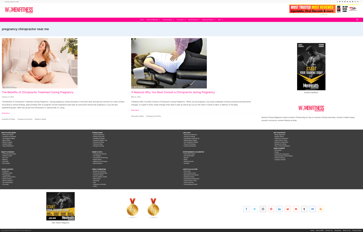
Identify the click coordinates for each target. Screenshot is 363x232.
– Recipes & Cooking (280, 144)
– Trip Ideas (5, 184)
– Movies (185, 157)
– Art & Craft (186, 171)
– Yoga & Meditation (7, 146)
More (219, 19)
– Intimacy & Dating (189, 136)
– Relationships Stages (190, 140)
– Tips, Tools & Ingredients (282, 146)
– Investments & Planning (100, 157)
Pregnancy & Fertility (25, 119)
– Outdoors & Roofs (280, 159)
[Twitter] (339, 1)
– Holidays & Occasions (281, 138)
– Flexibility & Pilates (98, 138)
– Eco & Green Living (189, 173)
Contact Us (329, 230)
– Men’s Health (5, 140)
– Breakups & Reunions (190, 134)
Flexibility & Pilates (9, 119)
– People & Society (188, 177)
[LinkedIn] (347, 1)
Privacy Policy (357, 230)
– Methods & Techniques (99, 161)
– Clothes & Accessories (8, 154)
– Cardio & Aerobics (98, 134)
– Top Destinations (7, 182)
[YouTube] (352, 1)
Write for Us (347, 230)
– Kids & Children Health (99, 177)
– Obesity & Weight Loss (99, 140)
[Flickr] (357, 1)
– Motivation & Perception (191, 175)
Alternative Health (137, 116)
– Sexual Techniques (189, 144)
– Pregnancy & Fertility (99, 184)
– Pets (94, 182)
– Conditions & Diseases (8, 136)
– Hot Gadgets (96, 155)
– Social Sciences (188, 182)
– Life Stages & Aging (8, 138)
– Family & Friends (97, 175)
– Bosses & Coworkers (99, 171)
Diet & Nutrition (193, 19)
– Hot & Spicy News (189, 154)
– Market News (96, 159)
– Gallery (276, 152)
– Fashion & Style (6, 155)
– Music (185, 159)
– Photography (5, 175)
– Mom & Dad (96, 178)
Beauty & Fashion (207, 19)
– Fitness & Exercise (98, 136)
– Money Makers (97, 163)
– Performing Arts (188, 161)
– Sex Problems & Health (190, 142)
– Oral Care (4, 161)
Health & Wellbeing (152, 19)
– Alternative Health (7, 134)
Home (142, 19)
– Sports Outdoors (7, 180)
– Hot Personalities (188, 155)
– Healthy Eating (279, 136)
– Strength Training (98, 146)
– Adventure (5, 171)
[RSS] (321, 209)
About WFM (319, 230)
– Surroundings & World (190, 184)
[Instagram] (342, 1)
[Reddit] (350, 1)
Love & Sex (180, 19)
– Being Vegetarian (279, 134)
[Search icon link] (356, 20)
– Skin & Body (5, 163)
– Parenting (95, 180)
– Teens (94, 186)
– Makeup (4, 159)
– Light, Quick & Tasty (280, 140)
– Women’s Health (6, 142)
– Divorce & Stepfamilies (99, 173)
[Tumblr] (355, 1)
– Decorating (278, 150)
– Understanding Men (189, 146)
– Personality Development (191, 178)
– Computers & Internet (99, 154)
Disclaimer (337, 230)
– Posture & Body (97, 144)
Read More (6, 113)
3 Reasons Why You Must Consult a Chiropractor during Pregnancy (173, 92)
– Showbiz (186, 163)
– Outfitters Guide (6, 173)
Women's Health (40, 119)
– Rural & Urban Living (190, 180)
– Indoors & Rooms (279, 157)
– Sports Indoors (6, 178)
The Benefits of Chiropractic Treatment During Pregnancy (38, 92)
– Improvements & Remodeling (283, 156)
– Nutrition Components (281, 142)
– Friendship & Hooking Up (191, 138)
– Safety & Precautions (8, 177)
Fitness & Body (167, 19)
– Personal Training (98, 142)
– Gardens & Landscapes (281, 154)
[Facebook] (337, 1)
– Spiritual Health (6, 144)
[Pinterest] (345, 1)
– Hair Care (4, 157)
